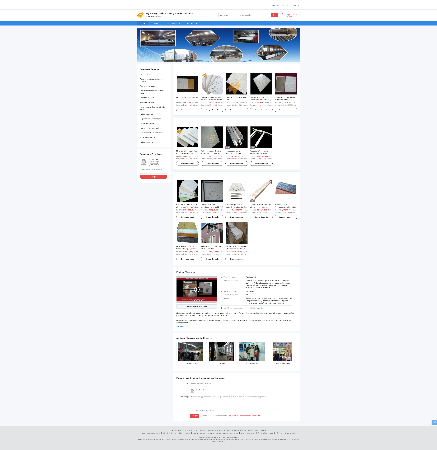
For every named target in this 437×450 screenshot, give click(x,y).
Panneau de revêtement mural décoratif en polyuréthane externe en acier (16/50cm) (260, 206)
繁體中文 (173, 433)
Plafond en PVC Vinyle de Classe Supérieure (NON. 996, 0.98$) (260, 99)
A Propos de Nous (173, 23)
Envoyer (195, 416)
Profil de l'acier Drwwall (148, 98)
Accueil (142, 23)
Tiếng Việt (279, 433)
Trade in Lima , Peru (252, 364)
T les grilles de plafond (147, 102)
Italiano (218, 433)
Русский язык (227, 433)
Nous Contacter (192, 23)
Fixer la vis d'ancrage (147, 86)
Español (195, 433)
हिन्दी (257, 433)
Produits (157, 23)
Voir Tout (179, 326)
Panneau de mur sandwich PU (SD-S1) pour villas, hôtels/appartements (211, 248)
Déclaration (188, 430)
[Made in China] (151, 4)
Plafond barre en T (146, 114)
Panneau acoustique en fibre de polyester (151, 80)
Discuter (154, 165)
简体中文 (165, 433)
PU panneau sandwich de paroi (151, 119)
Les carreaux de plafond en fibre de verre (152, 108)
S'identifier (275, 5)
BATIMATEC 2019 (190, 364)
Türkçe (271, 433)
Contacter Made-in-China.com (236, 430)
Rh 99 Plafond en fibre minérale (187, 97)
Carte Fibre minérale (147, 123)
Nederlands (250, 433)
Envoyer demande (187, 110)
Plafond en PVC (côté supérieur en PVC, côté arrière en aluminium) (286, 99)
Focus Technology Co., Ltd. (217, 437)
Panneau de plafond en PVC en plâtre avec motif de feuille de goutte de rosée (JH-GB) (187, 206)
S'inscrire (285, 5)
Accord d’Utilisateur (200, 430)
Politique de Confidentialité (216, 430)
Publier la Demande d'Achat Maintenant (244, 416)
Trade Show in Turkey (282, 364)
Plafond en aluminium (147, 142)
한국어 (236, 433)
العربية (242, 433)
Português (210, 433)
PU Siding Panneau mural (149, 137)
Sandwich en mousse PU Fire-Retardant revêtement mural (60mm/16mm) (235, 248)
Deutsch (202, 433)
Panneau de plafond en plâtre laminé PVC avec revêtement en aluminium (212, 99)
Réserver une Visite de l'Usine (197, 306)
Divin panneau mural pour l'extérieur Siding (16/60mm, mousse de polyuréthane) (186, 248)
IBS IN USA (221, 364)
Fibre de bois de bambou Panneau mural (152, 92)
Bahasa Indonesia (290, 433)
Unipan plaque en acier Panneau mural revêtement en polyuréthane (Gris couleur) (285, 206)
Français (187, 433)
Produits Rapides (253, 430)
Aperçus (263, 430)
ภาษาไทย (264, 433)
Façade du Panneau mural (149, 128)
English (158, 433)
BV (262, 308)
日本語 (180, 433)
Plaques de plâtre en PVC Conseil (151, 133)
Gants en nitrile (145, 74)
